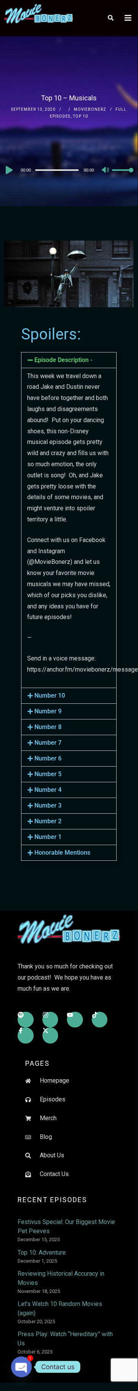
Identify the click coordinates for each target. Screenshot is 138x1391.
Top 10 (80, 116)
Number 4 (48, 789)
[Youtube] (75, 1020)
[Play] (8, 170)
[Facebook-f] (26, 1035)
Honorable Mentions (62, 852)
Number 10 (49, 695)
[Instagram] (50, 1020)
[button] (69, 360)
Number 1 (48, 836)
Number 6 (48, 758)
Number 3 (48, 805)
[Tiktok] (100, 1020)
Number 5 (48, 774)
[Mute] (106, 170)
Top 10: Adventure (42, 1252)
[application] (68, 169)
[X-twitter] (50, 1035)
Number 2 (48, 821)
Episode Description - (63, 360)
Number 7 (48, 742)
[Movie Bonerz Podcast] (38, 13)
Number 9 (48, 711)
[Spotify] (26, 1020)
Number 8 (48, 727)
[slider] (122, 176)
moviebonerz (90, 109)
